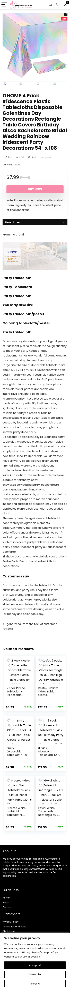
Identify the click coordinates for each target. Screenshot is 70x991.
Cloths (16, 164)
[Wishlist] (58, 5)
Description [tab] (13, 222)
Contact (8, 907)
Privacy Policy (11, 921)
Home (6, 897)
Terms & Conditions (14, 926)
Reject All (35, 983)
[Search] (50, 4)
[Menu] (4, 4)
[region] (35, 962)
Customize (35, 974)
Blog (5, 902)
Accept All (35, 965)
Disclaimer (9, 931)
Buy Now (35, 189)
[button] (65, 14)
